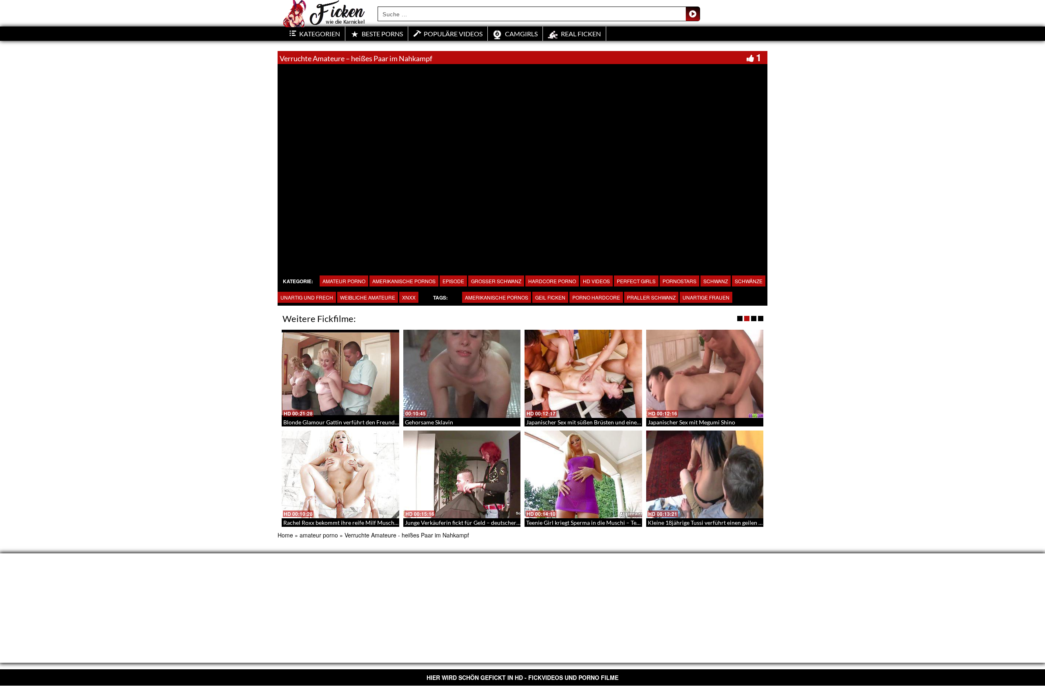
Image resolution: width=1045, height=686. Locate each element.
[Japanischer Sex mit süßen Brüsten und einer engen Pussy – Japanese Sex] (583, 374)
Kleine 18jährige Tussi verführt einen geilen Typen (711, 522)
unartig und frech (306, 297)
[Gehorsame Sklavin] (462, 374)
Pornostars (679, 281)
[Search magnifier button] (693, 14)
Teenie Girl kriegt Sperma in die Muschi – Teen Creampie (597, 522)
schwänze (749, 281)
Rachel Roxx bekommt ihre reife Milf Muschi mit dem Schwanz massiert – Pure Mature (392, 522)
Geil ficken (550, 297)
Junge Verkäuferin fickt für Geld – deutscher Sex (465, 522)
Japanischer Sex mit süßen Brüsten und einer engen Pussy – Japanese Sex (618, 422)
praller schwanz (651, 297)
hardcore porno (552, 281)
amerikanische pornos (404, 281)
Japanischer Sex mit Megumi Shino (691, 422)
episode (453, 281)
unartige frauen (706, 297)
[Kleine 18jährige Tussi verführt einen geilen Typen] (705, 475)
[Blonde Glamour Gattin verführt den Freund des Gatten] (340, 374)
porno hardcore (596, 297)
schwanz (715, 281)
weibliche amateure (367, 297)
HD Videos (596, 281)
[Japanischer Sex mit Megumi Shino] (705, 374)
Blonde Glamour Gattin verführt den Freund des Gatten (353, 422)
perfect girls (636, 281)
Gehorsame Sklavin (429, 422)
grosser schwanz (496, 281)
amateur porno (343, 281)
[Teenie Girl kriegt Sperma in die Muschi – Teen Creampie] (583, 475)
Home (285, 535)
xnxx (409, 297)
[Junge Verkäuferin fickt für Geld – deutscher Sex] (462, 475)
